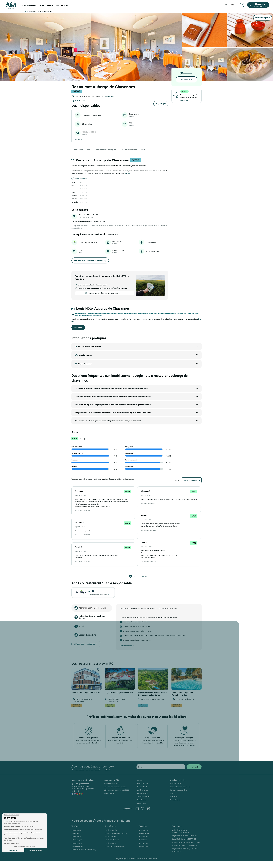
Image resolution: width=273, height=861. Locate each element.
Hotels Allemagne (77, 846)
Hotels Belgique (76, 843)
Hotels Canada (76, 837)
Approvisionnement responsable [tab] (92, 608)
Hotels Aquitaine (110, 837)
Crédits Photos (175, 800)
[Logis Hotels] (11, 5)
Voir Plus (77, 139)
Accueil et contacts (85, 355)
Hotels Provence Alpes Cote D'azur (116, 833)
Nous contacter (109, 793)
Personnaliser (13, 850)
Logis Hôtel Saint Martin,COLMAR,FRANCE (186, 842)
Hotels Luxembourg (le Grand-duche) (83, 850)
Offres (41, 5)
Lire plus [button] (127, 173)
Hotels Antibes (143, 837)
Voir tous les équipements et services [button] (90, 260)
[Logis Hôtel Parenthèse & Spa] (186, 679)
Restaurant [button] (78, 149)
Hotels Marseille (144, 833)
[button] (4, 857)
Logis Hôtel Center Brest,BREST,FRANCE (185, 836)
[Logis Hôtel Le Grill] (120, 679)
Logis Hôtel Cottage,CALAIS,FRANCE (184, 845)
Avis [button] (143, 149)
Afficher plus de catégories (84, 644)
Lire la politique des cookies (12, 843)
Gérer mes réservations (112, 783)
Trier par (176, 480)
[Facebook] (137, 809)
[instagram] (143, 809)
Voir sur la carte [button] (109, 96)
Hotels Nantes (143, 830)
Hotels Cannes (143, 843)
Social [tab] (81, 626)
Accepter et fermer (35, 850)
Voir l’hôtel (78, 327)
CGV (171, 793)
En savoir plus (186, 79)
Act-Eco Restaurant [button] (128, 149)
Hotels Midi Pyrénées (112, 840)
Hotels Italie (75, 833)
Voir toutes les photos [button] (262, 18)
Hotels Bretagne (110, 843)
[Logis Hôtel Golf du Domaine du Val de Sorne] (153, 679)
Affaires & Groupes (143, 797)
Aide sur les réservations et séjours (115, 787)
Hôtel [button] (89, 149)
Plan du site (174, 797)
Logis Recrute (141, 800)
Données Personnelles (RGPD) (180, 787)
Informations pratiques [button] (106, 149)
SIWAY (154, 859)
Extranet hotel (142, 787)
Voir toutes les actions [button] (126, 645)
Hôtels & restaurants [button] (28, 5)
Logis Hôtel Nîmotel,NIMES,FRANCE (184, 839)
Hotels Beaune (143, 840)
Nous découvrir (62, 5)
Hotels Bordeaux (144, 846)
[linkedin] (148, 809)
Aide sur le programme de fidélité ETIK (116, 790)
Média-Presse (141, 803)
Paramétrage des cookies (178, 790)
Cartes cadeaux (142, 793)
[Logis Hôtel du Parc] (86, 679)
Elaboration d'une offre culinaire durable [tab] (92, 617)
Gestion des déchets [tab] (87, 635)
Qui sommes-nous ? (143, 783)
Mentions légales (175, 783)
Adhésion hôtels (142, 790)
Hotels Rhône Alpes (111, 830)
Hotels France (76, 830)
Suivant (143, 576)
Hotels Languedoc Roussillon (114, 846)
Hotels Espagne (76, 840)
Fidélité (50, 5)
